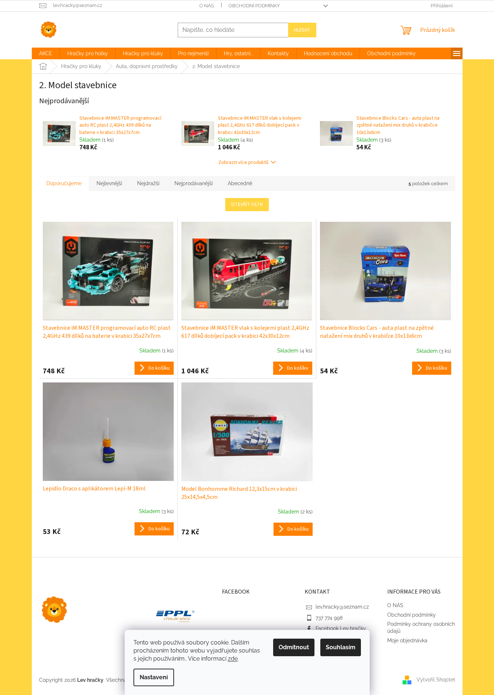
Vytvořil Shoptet (435, 680)
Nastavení (154, 677)
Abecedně (240, 183)
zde (233, 658)
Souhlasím (340, 647)
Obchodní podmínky (254, 5)
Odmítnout (294, 647)
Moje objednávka (407, 640)
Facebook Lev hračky (341, 628)
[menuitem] (46, 53)
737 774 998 (329, 618)
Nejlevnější (109, 183)
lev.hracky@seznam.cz (342, 607)
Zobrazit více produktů (243, 162)
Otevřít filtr (247, 204)
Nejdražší (148, 183)
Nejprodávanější (193, 183)
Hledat (302, 30)
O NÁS (206, 5)
